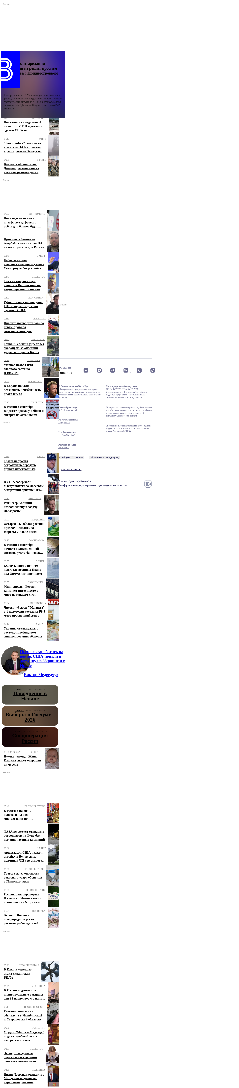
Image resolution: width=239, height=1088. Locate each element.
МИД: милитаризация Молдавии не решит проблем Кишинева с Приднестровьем (31, 68)
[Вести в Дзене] (85, 370)
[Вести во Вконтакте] (126, 370)
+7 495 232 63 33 (66, 434)
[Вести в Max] (99, 370)
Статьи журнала (71, 469)
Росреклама (63, 447)
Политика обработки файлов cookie (74, 481)
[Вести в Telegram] (112, 370)
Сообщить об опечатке (71, 457)
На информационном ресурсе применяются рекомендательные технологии (92, 485)
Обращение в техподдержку (104, 457)
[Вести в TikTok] (152, 370)
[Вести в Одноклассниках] (139, 370)
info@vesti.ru (64, 422)
